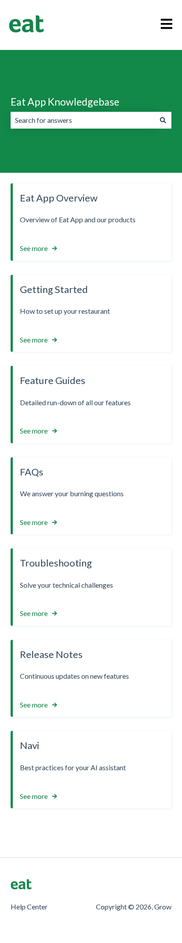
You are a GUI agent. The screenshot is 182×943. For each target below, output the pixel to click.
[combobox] (83, 120)
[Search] (163, 120)
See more (34, 248)
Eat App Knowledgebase (65, 101)
